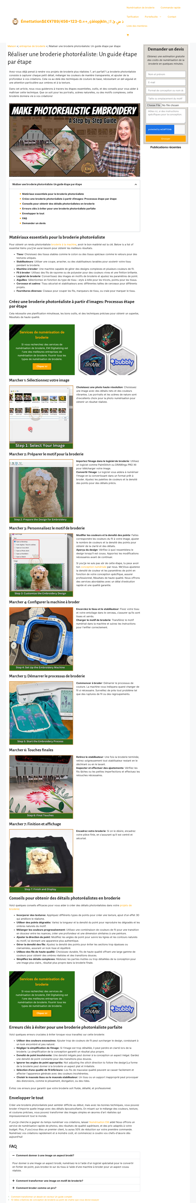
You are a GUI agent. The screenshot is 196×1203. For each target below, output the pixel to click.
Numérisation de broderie (141, 7)
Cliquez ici (42, 366)
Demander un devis (34, 223)
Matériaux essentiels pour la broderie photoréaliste (53, 193)
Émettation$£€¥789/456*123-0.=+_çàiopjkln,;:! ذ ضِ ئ (72, 21)
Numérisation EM (99, 1122)
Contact (172, 16)
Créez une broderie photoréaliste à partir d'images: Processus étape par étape (69, 198)
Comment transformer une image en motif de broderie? (49, 1180)
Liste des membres (137, 25)
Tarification (133, 16)
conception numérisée (93, 566)
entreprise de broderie (32, 46)
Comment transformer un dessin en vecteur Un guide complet (41, 1197)
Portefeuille (151, 16)
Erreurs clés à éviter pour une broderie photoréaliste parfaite (59, 208)
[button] (136, 184)
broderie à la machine (63, 244)
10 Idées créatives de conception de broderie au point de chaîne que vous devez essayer (55, 1200)
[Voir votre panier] (128, 35)
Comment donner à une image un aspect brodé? (45, 1155)
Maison (12, 46)
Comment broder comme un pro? (36, 1187)
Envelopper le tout (33, 213)
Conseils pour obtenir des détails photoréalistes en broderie (58, 203)
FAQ (24, 218)
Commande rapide (171, 7)
